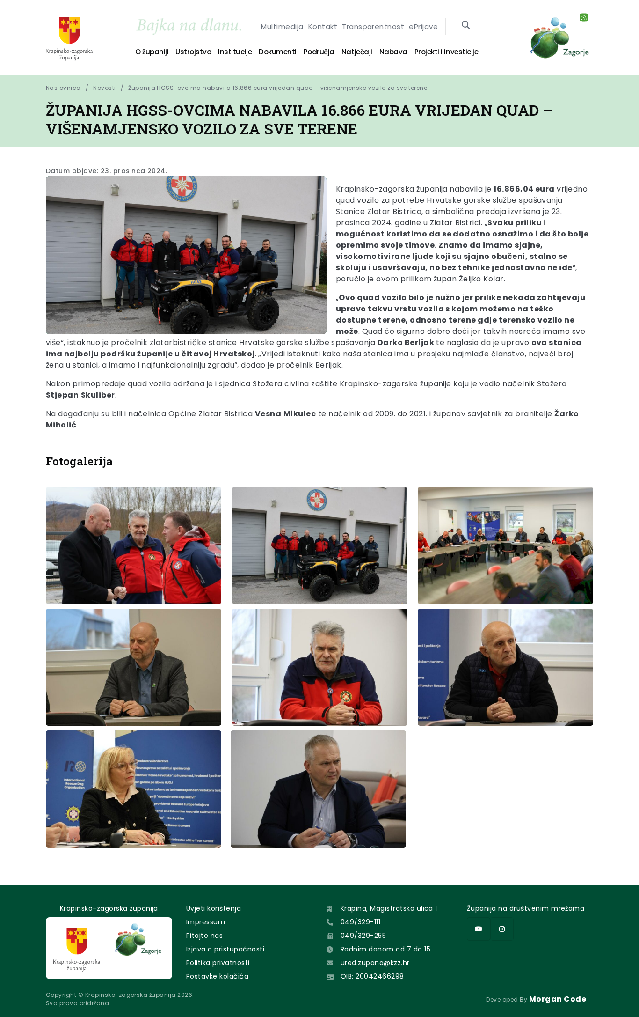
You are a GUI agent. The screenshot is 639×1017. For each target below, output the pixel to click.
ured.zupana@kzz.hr (375, 962)
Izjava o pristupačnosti (225, 949)
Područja (319, 52)
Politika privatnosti (218, 962)
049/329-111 (360, 922)
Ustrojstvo (193, 52)
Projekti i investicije (446, 52)
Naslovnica (63, 87)
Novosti (104, 87)
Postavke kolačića (217, 976)
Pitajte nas (204, 935)
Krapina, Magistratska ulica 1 (389, 908)
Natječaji (356, 52)
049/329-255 (363, 935)
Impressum (205, 922)
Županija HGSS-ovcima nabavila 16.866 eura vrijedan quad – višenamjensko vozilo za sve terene (277, 87)
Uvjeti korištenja (213, 908)
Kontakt (322, 26)
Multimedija (282, 26)
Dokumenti (278, 52)
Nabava (393, 52)
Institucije (235, 52)
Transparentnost (373, 26)
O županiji (151, 52)
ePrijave (423, 26)
